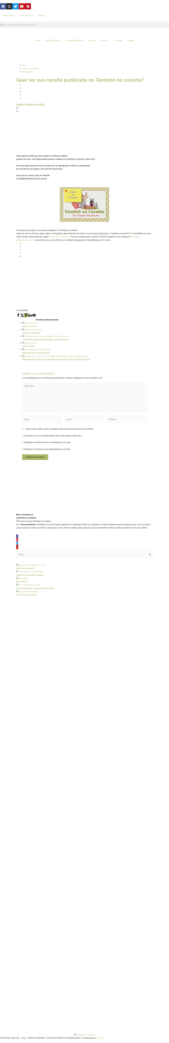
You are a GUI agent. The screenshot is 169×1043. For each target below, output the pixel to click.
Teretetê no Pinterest (60, 237)
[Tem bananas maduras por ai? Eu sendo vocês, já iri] (116, 889)
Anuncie (41, 15)
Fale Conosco (26, 15)
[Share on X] (22, 317)
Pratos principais (52, 40)
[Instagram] (17, 540)
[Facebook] (17, 537)
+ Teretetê (117, 40)
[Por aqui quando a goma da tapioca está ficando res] (52, 796)
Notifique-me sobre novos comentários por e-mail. (47, 442)
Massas (92, 40)
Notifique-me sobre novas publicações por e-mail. (47, 449)
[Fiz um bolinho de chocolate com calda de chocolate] (73, 878)
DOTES (99, 1038)
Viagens (130, 40)
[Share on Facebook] (18, 317)
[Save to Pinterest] (26, 315)
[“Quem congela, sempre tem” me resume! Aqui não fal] (158, 842)
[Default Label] (17, 547)
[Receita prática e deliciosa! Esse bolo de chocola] (31, 875)
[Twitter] (17, 544)
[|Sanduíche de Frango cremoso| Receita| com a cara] (10, 819)
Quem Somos (8, 15)
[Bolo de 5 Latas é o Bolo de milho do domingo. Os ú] (95, 857)
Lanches (104, 40)
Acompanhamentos (74, 40)
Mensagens (27, 72)
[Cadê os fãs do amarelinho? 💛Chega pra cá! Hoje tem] (137, 835)
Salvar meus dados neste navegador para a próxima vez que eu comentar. (59, 429)
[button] (84, 108)
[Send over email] (34, 317)
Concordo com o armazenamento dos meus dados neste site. (53, 436)
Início (24, 65)
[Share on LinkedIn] (30, 317)
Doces (37, 40)
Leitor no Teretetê (30, 68)
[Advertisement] (84, 130)
